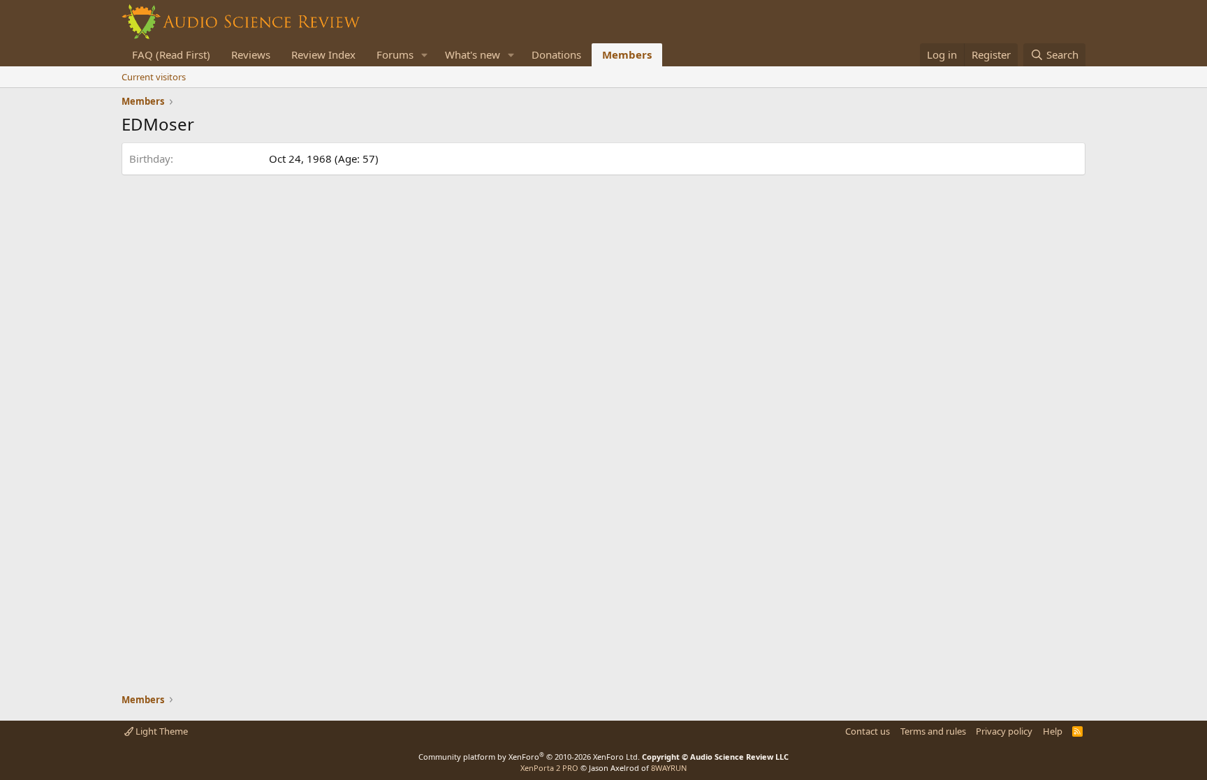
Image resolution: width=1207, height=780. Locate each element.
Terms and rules (933, 731)
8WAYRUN (669, 768)
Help (1052, 731)
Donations (556, 54)
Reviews (250, 54)
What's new (472, 54)
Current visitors (154, 77)
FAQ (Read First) (171, 54)
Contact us (867, 731)
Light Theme (160, 731)
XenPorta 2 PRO (549, 768)
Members (627, 54)
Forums (395, 54)
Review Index (323, 54)
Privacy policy (1004, 731)
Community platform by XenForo (529, 756)
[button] (424, 54)
